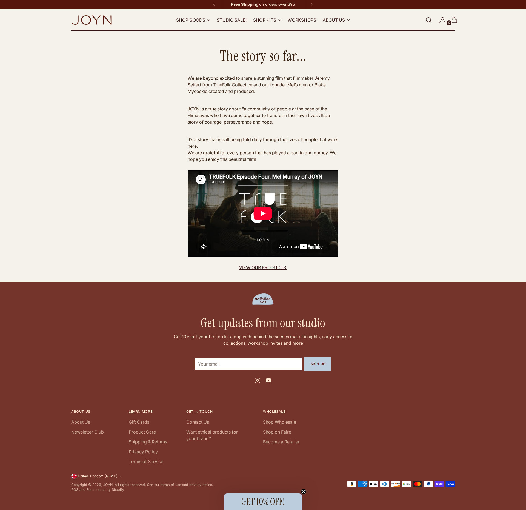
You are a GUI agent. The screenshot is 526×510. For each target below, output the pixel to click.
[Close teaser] (303, 491)
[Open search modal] (428, 20)
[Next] (312, 4)
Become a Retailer (281, 442)
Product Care (142, 432)
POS (74, 490)
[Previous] (214, 4)
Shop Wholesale (279, 422)
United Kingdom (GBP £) (98, 476)
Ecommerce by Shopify (105, 490)
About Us (80, 422)
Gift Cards (139, 422)
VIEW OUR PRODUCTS (263, 267)
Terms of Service (146, 461)
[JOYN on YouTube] (268, 381)
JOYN (108, 485)
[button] (263, 501)
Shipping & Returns (148, 442)
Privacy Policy (143, 451)
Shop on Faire (277, 432)
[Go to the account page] (440, 20)
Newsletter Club (87, 432)
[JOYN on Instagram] (257, 381)
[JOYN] (91, 20)
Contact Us (197, 422)
